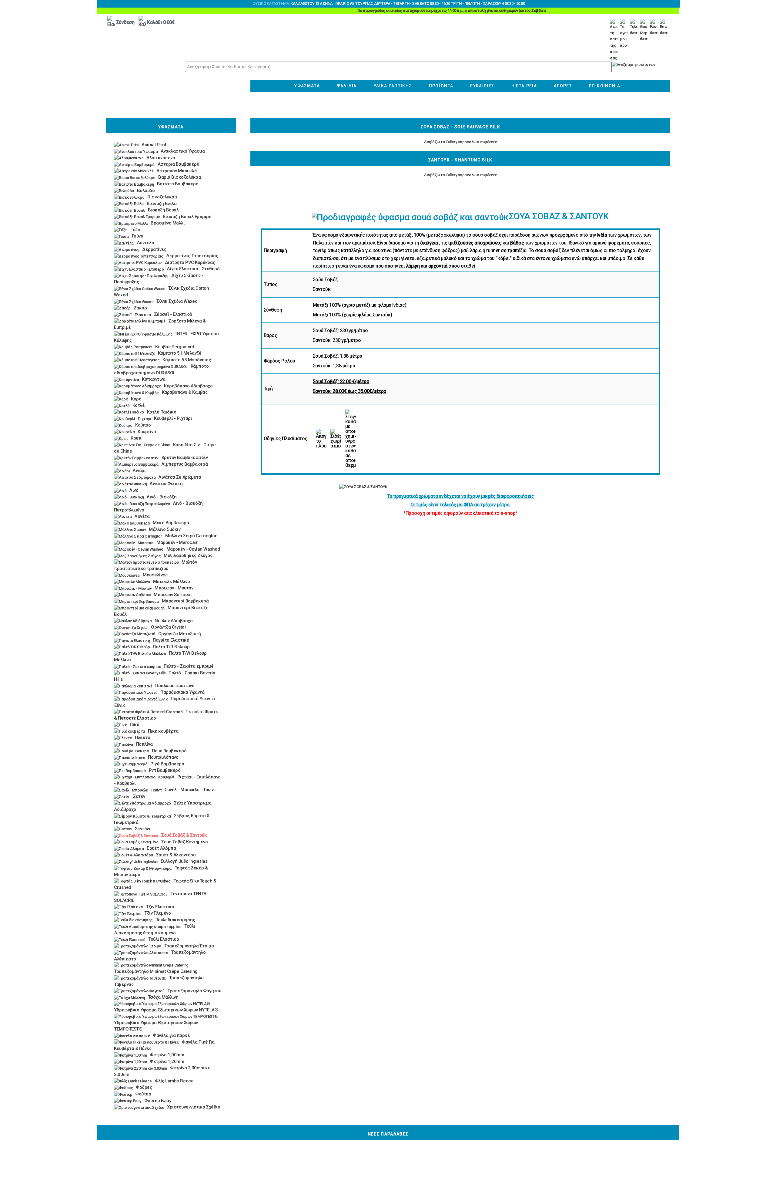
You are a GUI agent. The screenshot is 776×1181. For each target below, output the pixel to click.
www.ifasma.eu (145, 84)
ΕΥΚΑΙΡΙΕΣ (482, 85)
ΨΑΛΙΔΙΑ (346, 85)
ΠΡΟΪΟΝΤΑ (441, 85)
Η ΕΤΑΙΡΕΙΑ (524, 85)
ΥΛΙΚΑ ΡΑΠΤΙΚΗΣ (393, 85)
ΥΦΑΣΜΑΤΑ (307, 85)
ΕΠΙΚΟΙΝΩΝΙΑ (604, 85)
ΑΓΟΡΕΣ (563, 85)
